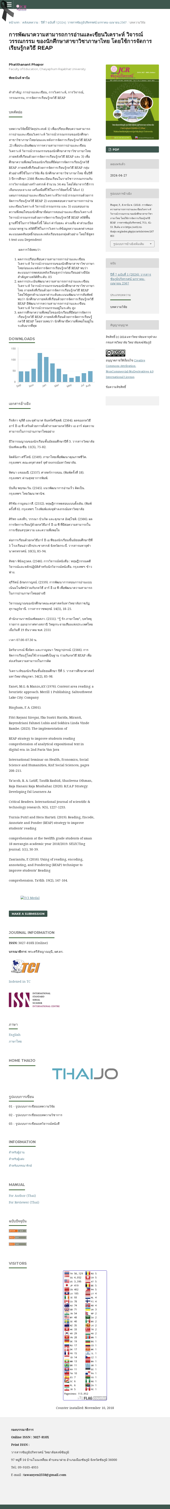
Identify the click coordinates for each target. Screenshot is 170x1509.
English (15, 1035)
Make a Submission (28, 913)
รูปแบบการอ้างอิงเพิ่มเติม (128, 244)
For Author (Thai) (22, 1195)
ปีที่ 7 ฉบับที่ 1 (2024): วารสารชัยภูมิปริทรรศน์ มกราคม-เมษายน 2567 (84, 22)
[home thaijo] (85, 1078)
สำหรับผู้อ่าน (17, 1152)
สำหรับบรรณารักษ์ (20, 1166)
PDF (115, 149)
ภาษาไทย (15, 1041)
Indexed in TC (20, 981)
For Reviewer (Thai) (24, 1202)
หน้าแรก (14, 22)
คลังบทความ (30, 22)
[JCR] (34, 1006)
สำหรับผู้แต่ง (16, 1159)
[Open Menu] (8, 4)
